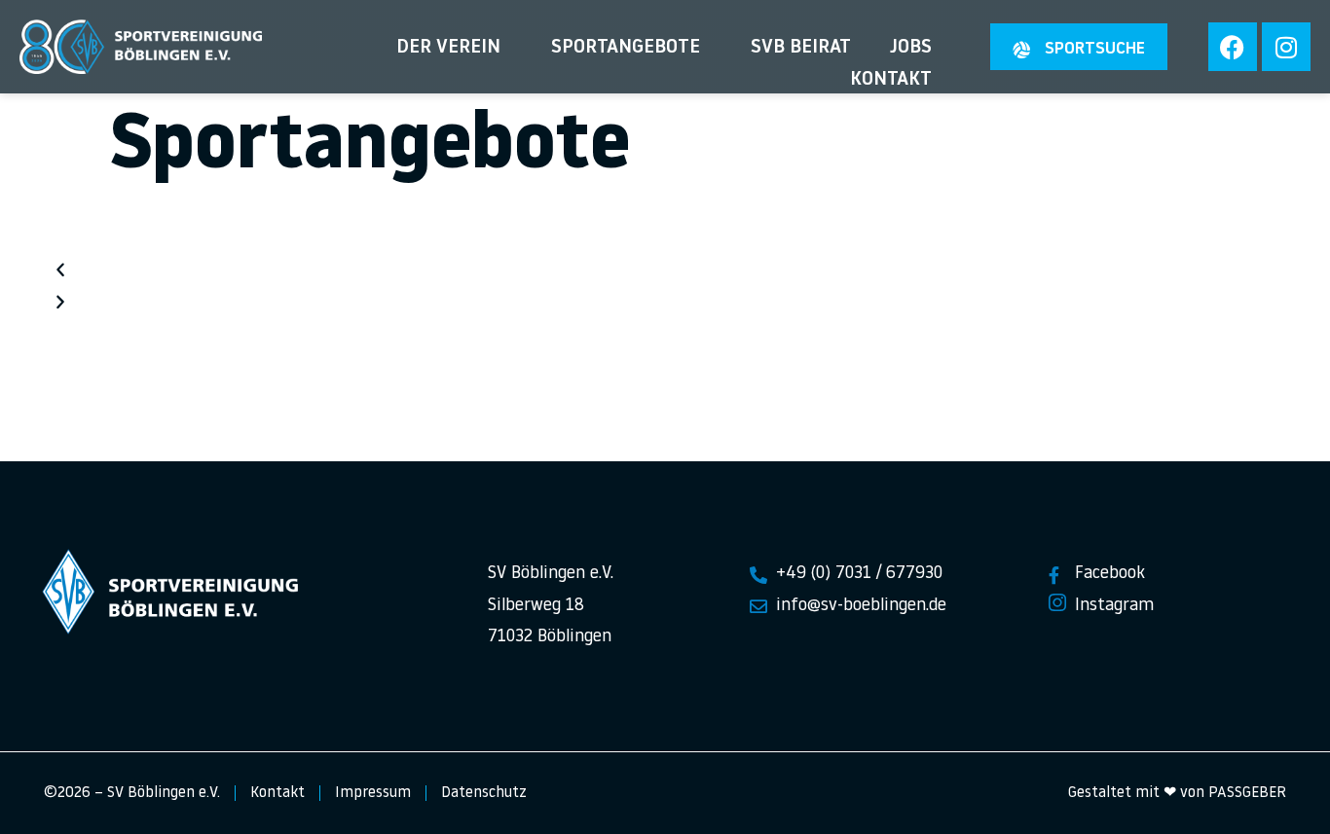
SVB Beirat (801, 47)
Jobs (911, 47)
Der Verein (448, 47)
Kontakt (891, 80)
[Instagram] (1286, 46)
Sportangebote (625, 47)
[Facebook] (1232, 46)
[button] (665, 272)
